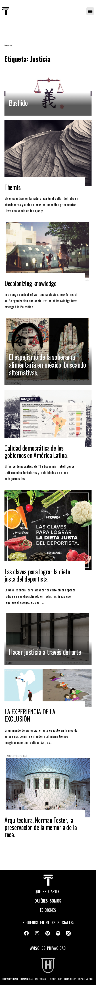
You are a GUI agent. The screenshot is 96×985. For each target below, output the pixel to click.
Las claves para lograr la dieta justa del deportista (37, 575)
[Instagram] (37, 933)
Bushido (18, 103)
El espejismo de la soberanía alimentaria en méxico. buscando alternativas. (47, 364)
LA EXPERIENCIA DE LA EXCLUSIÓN (29, 715)
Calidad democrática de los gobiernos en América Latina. (36, 451)
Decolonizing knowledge (30, 283)
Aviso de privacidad (48, 948)
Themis (12, 187)
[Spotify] (58, 933)
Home (8, 45)
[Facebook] (26, 933)
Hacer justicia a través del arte (45, 652)
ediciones (48, 910)
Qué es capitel (48, 891)
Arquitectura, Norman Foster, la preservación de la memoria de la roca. (40, 827)
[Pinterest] (47, 933)
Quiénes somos (48, 901)
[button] (90, 11)
